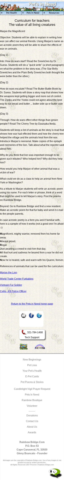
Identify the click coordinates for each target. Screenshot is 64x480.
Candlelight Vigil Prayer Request (32, 389)
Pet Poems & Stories (32, 382)
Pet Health (9, 13)
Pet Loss (32, 365)
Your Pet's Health (32, 370)
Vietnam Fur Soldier (11, 285)
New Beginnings (32, 359)
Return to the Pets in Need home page (32, 303)
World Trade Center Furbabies (16, 278)
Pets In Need (30, 13)
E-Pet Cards (32, 376)
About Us (32, 426)
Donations (32, 415)
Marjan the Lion (8, 272)
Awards (32, 432)
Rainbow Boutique (32, 400)
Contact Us (32, 421)
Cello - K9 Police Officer (13, 291)
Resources (51, 13)
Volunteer (32, 406)
